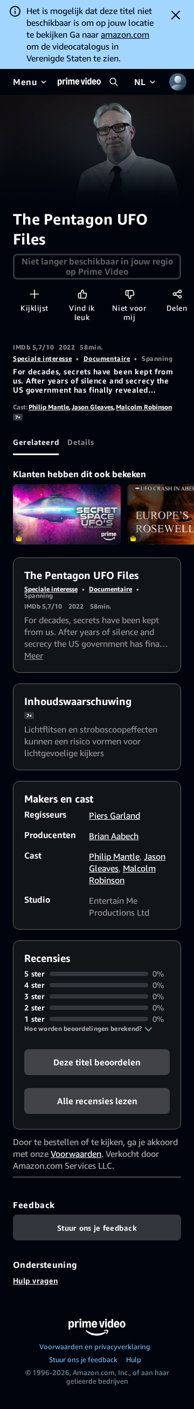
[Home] (79, 82)
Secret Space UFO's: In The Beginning (67, 514)
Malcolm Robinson (144, 407)
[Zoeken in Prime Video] (114, 82)
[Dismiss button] (176, 15)
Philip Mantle (49, 407)
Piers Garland (114, 815)
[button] (88, 1029)
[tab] (36, 442)
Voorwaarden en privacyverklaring (94, 1346)
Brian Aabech (113, 836)
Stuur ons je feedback (83, 1359)
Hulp (133, 1359)
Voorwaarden (76, 1153)
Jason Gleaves (92, 407)
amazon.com (125, 34)
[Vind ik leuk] (82, 293)
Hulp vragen (35, 1280)
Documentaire (107, 358)
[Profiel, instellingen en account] (178, 82)
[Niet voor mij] (129, 293)
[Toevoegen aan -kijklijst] (34, 293)
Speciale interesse (42, 358)
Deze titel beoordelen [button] (97, 1062)
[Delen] (177, 293)
